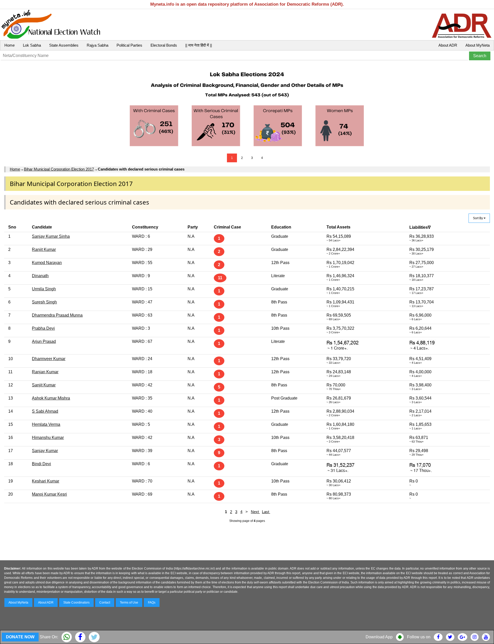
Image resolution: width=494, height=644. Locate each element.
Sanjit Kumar (44, 385)
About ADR (447, 45)
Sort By (478, 218)
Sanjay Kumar (45, 450)
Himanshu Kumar (48, 437)
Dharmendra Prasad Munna (57, 315)
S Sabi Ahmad (45, 411)
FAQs (151, 602)
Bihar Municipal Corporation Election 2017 (59, 169)
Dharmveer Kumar (48, 359)
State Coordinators (76, 602)
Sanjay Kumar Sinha (51, 236)
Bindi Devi (41, 464)
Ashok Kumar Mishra (51, 398)
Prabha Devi (43, 328)
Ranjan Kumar (45, 372)
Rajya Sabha (97, 45)
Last (266, 512)
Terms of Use (129, 602)
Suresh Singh (44, 302)
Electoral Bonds (164, 45)
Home (9, 45)
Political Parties (129, 45)
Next (255, 512)
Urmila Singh (44, 289)
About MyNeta (477, 45)
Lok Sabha (32, 45)
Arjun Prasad (44, 341)
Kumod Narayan (47, 262)
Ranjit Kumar (44, 249)
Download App (379, 637)
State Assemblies (63, 45)
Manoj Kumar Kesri (49, 494)
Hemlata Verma (46, 424)
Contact (104, 602)
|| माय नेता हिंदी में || (198, 45)
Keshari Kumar (45, 481)
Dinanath (40, 276)
